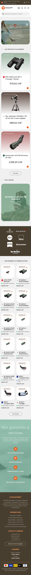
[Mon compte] (25, 8)
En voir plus (15, 414)
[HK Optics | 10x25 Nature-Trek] (23, 343)
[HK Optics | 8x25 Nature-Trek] (8, 367)
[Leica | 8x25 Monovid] (8, 271)
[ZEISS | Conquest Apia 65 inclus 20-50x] (8, 393)
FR (24, 2)
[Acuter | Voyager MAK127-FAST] (23, 393)
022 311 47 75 (16, 540)
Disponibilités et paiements (15, 520)
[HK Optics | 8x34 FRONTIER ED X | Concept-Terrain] (8, 319)
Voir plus (15, 173)
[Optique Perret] (7, 8)
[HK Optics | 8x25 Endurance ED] (8, 343)
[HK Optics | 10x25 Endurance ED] (23, 319)
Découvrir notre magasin (15, 544)
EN (28, 2)
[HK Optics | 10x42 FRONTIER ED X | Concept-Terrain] (23, 271)
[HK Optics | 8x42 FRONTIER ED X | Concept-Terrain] (8, 295)
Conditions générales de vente (15, 524)
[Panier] (22, 8)
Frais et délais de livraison (15, 517)
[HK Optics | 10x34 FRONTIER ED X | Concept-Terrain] (23, 295)
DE (26, 2)
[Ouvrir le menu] (28, 8)
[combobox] (15, 14)
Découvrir (15, 207)
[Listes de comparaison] (18, 8)
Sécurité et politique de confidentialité (15, 526)
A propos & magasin (15, 515)
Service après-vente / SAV (15, 522)
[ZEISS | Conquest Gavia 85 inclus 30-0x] (23, 367)
